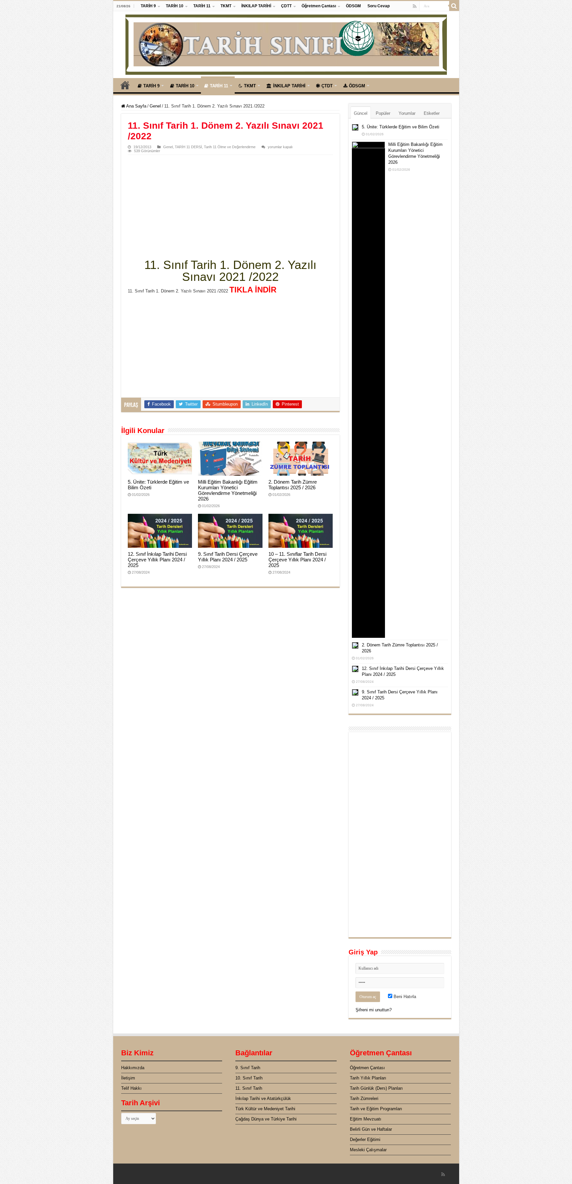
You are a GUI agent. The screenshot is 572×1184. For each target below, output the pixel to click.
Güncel (360, 113)
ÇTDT (327, 85)
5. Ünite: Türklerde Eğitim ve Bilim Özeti (400, 126)
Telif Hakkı (131, 1088)
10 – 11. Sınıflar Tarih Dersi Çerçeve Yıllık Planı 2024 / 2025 (297, 559)
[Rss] (414, 6)
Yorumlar (407, 113)
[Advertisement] (230, 204)
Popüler (383, 113)
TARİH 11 (202, 6)
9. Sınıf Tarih (247, 1067)
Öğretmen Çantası (319, 6)
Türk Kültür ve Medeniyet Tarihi (265, 1108)
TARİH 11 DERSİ (188, 147)
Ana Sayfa (125, 85)
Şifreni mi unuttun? (374, 1009)
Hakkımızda (132, 1067)
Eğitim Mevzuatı (365, 1119)
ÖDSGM (353, 6)
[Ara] (454, 6)
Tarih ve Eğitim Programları (376, 1108)
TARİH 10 (174, 6)
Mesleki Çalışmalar (368, 1149)
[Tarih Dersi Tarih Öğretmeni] (286, 43)
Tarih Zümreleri (364, 1098)
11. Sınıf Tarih (248, 1088)
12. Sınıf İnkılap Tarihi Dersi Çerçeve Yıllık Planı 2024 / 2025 (157, 559)
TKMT (225, 6)
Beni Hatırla (404, 996)
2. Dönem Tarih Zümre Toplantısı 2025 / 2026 (292, 484)
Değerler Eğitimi (365, 1139)
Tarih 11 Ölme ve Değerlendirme (230, 147)
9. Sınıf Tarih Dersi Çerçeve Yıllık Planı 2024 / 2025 (228, 556)
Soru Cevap (378, 6)
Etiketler (432, 113)
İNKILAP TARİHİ (256, 6)
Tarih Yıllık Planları (368, 1077)
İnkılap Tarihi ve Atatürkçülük (263, 1098)
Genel (155, 106)
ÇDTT (286, 6)
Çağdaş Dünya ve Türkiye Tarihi (266, 1119)
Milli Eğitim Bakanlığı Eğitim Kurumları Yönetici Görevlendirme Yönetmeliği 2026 (228, 490)
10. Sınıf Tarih (248, 1077)
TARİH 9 (148, 6)
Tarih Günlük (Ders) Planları (376, 1088)
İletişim (128, 1077)
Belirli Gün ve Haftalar (371, 1129)
